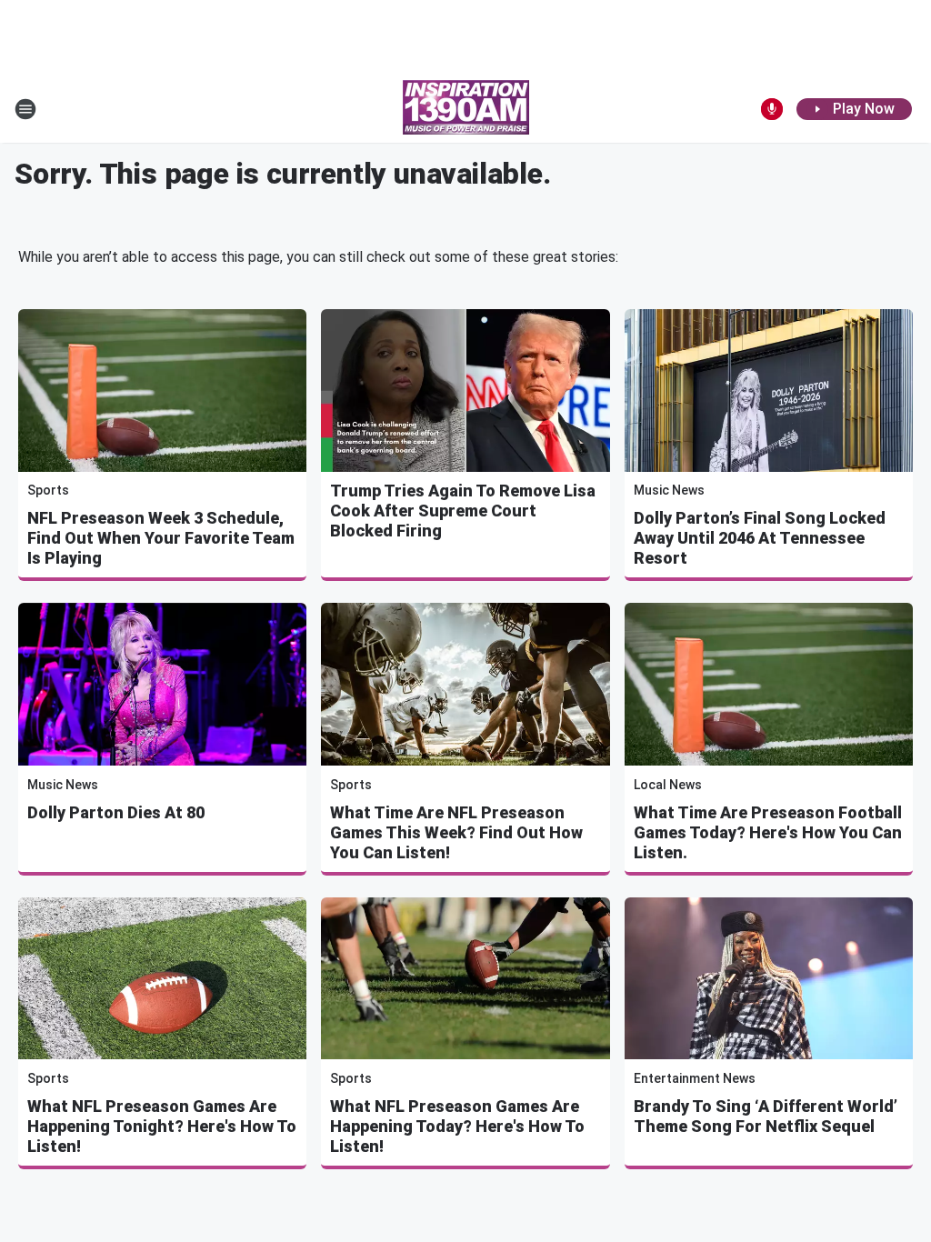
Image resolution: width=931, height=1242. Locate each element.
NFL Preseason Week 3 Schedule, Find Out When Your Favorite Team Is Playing (161, 537)
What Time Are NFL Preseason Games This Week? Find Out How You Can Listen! (456, 832)
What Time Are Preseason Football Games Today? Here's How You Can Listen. (768, 832)
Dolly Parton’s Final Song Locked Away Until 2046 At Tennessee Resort (760, 537)
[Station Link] (466, 109)
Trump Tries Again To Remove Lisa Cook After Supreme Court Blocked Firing (463, 510)
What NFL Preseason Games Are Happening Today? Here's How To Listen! (457, 1126)
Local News (668, 784)
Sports (48, 490)
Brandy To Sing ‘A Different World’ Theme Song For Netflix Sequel (765, 1116)
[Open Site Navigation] (25, 109)
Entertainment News (695, 1078)
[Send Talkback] (772, 109)
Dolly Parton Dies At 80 (116, 812)
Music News (669, 490)
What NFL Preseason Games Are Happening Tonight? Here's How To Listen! (161, 1126)
